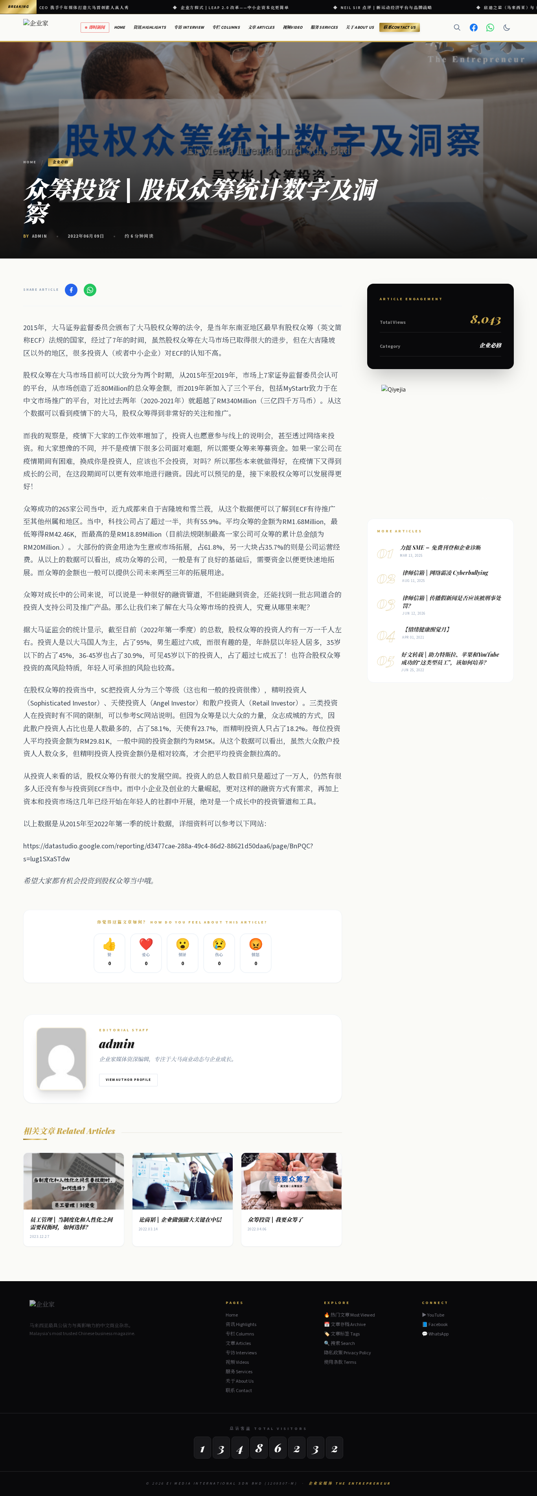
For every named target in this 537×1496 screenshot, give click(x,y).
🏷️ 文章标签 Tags (342, 1334)
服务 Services (324, 27)
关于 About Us (360, 27)
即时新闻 (97, 27)
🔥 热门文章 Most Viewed (349, 1315)
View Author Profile (128, 1079)
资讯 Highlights (149, 27)
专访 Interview (189, 27)
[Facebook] (474, 27)
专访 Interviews (241, 1353)
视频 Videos (237, 1362)
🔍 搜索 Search (339, 1343)
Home (119, 27)
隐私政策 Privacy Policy (347, 1353)
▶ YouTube (433, 1315)
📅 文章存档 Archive (345, 1324)
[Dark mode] (507, 27)
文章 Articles (261, 27)
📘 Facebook (435, 1325)
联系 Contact (239, 1390)
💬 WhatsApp (435, 1334)
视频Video (293, 27)
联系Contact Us (399, 27)
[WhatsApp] (490, 27)
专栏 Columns (226, 27)
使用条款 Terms (340, 1362)
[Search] (457, 27)
